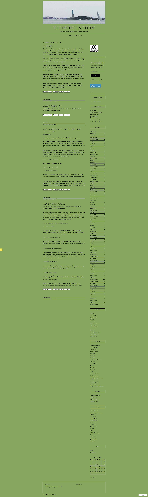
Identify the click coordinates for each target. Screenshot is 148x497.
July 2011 (92, 241)
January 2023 (93, 131)
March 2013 (93, 208)
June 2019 (92, 156)
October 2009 (93, 283)
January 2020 (93, 152)
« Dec (91, 477)
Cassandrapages (94, 347)
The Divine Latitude (74, 28)
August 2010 (93, 262)
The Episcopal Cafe (94, 382)
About (70, 35)
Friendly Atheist (94, 315)
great (45, 108)
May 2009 (92, 294)
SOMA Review (93, 437)
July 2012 (92, 221)
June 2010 (92, 266)
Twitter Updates (97, 97)
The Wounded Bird (94, 334)
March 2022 (93, 133)
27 (97, 471)
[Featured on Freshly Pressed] (95, 87)
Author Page (79, 484)
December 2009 (94, 279)
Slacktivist (92, 330)
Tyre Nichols (93, 110)
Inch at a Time (93, 361)
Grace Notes (93, 357)
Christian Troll (93, 349)
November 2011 (93, 233)
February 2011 (93, 250)
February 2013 (93, 210)
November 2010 (94, 256)
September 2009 (94, 285)
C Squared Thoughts (95, 345)
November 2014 (93, 177)
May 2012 (92, 225)
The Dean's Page (94, 401)
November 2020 (94, 139)
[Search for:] (97, 92)
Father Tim (92, 355)
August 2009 (93, 287)
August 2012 (93, 218)
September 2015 (94, 166)
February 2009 (93, 300)
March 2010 (93, 273)
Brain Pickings (93, 418)
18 (93, 468)
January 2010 (93, 277)
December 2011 (93, 231)
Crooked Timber (94, 420)
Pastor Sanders (93, 328)
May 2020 (92, 146)
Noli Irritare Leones (95, 324)
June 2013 (92, 204)
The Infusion (93, 384)
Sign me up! (95, 75)
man (52, 108)
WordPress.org (93, 336)
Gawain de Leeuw (46, 101)
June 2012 (92, 223)
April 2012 (92, 227)
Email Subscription (97, 57)
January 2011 (93, 252)
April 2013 (92, 206)
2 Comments (53, 124)
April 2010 (92, 271)
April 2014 (92, 187)
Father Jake (92, 313)
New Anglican (93, 322)
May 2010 (92, 269)
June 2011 (92, 244)
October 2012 (93, 214)
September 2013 (94, 198)
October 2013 (93, 196)
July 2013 (92, 202)
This (44, 134)
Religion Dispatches (95, 432)
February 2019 (93, 158)
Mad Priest (92, 365)
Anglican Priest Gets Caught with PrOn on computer (62, 130)
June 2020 (92, 143)
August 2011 (93, 239)
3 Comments (53, 199)
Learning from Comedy (54, 204)
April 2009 (92, 296)
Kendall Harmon (94, 363)
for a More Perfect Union (96, 121)
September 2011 (94, 237)
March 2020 (93, 150)
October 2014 (93, 179)
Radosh (91, 430)
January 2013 (93, 212)
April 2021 (92, 135)
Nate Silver (92, 319)
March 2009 (93, 298)
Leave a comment (54, 101)
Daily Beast (93, 422)
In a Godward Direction (96, 359)
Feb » (94, 477)
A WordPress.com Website (50, 494)
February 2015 (93, 173)
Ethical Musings (94, 351)
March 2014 (92, 189)
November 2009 (94, 281)
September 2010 (94, 260)
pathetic (48, 134)
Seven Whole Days (94, 374)
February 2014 (93, 191)
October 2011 (93, 235)
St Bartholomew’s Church (96, 378)
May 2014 (92, 185)
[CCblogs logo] (94, 48)
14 (99, 466)
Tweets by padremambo (96, 101)
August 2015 (93, 168)
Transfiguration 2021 (95, 119)
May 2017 (92, 160)
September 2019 (94, 154)
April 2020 (92, 148)
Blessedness (48, 46)
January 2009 (93, 302)
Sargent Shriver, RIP (52, 106)
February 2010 (93, 275)
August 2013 (93, 200)
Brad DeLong (93, 416)
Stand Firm (92, 380)
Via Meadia (92, 441)
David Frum (93, 424)
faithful (49, 108)
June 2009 (92, 291)
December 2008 (94, 304)
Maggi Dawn (93, 367)
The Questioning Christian (96, 386)
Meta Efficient (93, 426)
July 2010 (92, 264)
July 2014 (92, 183)
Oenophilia (78, 35)
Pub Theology (93, 371)
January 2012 (93, 229)
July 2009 (92, 289)
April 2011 (92, 248)
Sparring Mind (93, 439)
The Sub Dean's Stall (95, 332)
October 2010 (93, 258)
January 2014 (93, 193)
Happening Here (94, 317)
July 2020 (92, 141)
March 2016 (93, 162)
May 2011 (92, 246)
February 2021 (93, 137)
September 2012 (94, 216)
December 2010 (93, 254)
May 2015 (92, 171)
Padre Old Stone (94, 326)
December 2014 (93, 175)
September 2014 (94, 181)
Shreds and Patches (95, 376)
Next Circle (92, 369)
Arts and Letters (94, 411)
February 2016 (93, 164)
